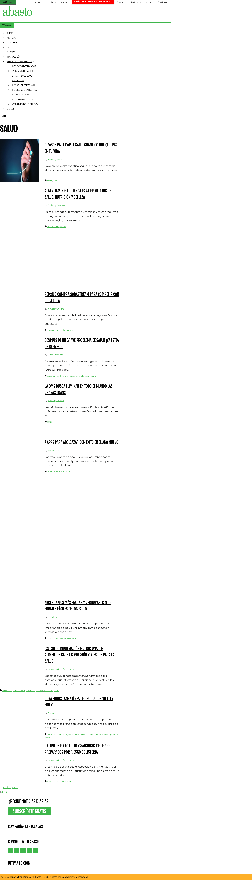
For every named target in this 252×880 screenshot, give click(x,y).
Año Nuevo (52, 472)
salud (49, 180)
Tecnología (13, 56)
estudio (39, 690)
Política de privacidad (141, 2)
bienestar (51, 734)
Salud (10, 47)
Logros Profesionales (24, 85)
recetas (67, 638)
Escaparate (18, 80)
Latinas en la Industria (24, 94)
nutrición (48, 690)
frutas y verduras (55, 638)
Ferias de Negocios (22, 99)
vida (55, 180)
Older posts (10, 787)
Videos (10, 108)
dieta (61, 472)
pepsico (73, 330)
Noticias (11, 37)
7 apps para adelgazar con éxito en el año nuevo (81, 442)
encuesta (30, 690)
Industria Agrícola (22, 75)
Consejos (12, 42)
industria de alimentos (58, 376)
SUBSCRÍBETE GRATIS (29, 811)
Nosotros (38, 2)
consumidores (99, 734)
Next (7, 791)
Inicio (10, 33)
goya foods (112, 734)
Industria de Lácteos (23, 71)
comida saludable (83, 734)
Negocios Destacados (24, 66)
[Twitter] (10, 850)
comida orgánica (65, 734)
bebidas (65, 330)
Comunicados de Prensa (25, 104)
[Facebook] (35, 850)
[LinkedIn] (16, 850)
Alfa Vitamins (53, 226)
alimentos (7, 690)
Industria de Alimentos (19, 61)
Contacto (121, 2)
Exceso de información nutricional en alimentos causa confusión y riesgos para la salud (79, 655)
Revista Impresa (59, 2)
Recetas (11, 52)
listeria (50, 781)
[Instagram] (23, 850)
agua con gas (53, 330)
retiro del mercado (63, 781)
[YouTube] (29, 850)
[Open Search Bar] (4, 116)
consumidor (19, 690)
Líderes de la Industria (24, 89)
